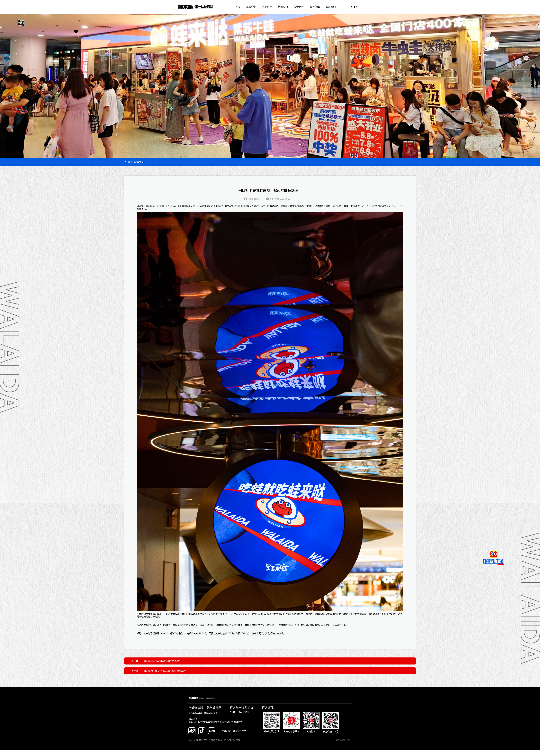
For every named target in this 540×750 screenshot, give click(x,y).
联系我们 (331, 6)
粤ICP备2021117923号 (343, 740)
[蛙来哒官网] (198, 7)
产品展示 (267, 6)
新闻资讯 (283, 6)
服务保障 (315, 6)
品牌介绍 (251, 6)
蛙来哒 (149, 206)
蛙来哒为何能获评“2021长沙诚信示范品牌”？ (166, 671)
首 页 (127, 162)
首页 (237, 6)
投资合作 (299, 6)
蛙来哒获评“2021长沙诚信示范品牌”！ (163, 661)
